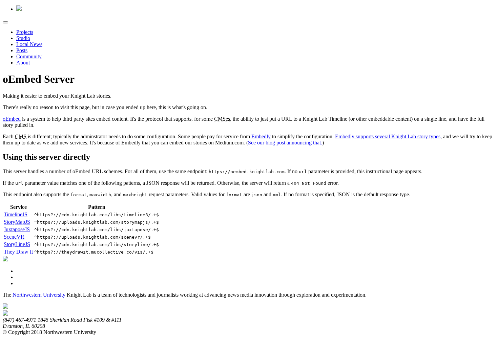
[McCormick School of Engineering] (5, 314)
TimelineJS (15, 214)
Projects (24, 32)
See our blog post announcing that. (285, 142)
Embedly (261, 136)
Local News (29, 44)
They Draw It (18, 252)
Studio (23, 38)
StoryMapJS (17, 222)
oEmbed (12, 119)
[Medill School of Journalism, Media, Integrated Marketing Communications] (5, 307)
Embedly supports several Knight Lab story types (387, 136)
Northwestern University (39, 295)
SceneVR (14, 237)
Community (29, 56)
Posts (21, 50)
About (23, 62)
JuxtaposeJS (17, 229)
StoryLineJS (17, 244)
